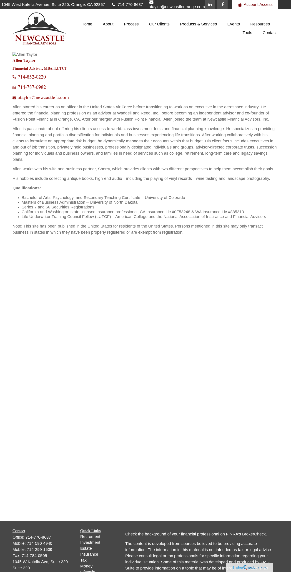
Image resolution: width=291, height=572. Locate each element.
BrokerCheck (254, 534)
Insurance (89, 554)
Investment (90, 542)
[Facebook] (222, 4)
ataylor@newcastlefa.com (43, 97)
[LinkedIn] (210, 4)
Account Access (258, 4)
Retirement (90, 536)
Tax (83, 560)
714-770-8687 (130, 4)
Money (86, 566)
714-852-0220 (32, 76)
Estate (86, 548)
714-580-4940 (39, 543)
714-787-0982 (32, 87)
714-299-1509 (39, 549)
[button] (87, 24)
